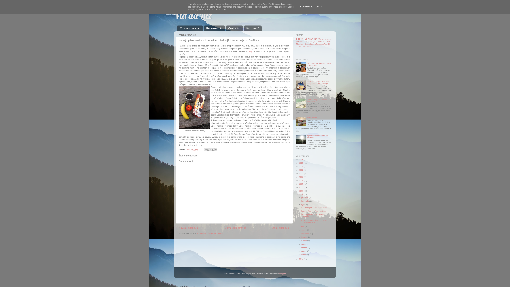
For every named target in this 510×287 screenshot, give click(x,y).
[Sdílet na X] (210, 149)
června (304, 237)
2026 (301, 160)
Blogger (282, 274)
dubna (304, 244)
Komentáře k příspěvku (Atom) (210, 233)
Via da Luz (193, 15)
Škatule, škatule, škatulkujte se (313, 211)
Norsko (307, 44)
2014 (301, 259)
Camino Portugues (317, 44)
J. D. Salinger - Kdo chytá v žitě (314, 208)
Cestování (234, 28)
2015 (301, 194)
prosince (305, 198)
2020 (301, 177)
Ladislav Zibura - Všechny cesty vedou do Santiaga (318, 82)
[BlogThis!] (208, 149)
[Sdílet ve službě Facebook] (213, 149)
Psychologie (310, 41)
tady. (251, 51)
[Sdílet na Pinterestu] (215, 149)
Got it (319, 7)
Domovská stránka (235, 227)
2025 (301, 163)
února (304, 251)
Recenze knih (214, 28)
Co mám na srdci (190, 28)
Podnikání (327, 44)
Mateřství (300, 44)
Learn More (306, 7)
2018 (301, 184)
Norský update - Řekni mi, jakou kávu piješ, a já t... (314, 221)
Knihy (299, 38)
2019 (301, 181)
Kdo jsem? (252, 28)
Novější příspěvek (189, 227)
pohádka (299, 46)
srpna (304, 230)
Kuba (329, 41)
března (304, 248)
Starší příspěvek (281, 227)
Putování (321, 41)
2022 (301, 170)
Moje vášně (312, 118)
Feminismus (307, 46)
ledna (303, 255)
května (304, 241)
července (305, 234)
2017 (301, 187)
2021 (301, 174)
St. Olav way (311, 39)
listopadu (305, 201)
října (303, 205)
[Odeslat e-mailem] (205, 149)
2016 (301, 191)
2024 (301, 167)
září (303, 227)
